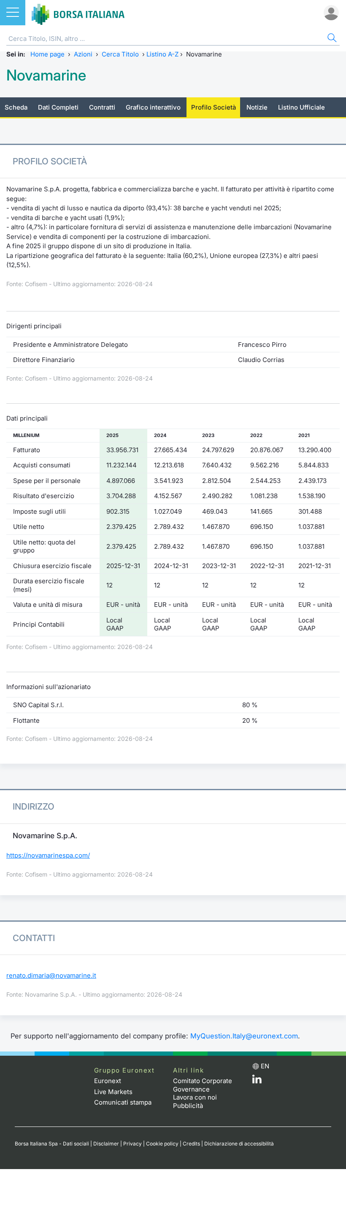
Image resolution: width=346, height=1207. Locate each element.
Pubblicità (188, 1106)
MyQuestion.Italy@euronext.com (244, 1036)
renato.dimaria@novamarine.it (51, 975)
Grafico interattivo (153, 107)
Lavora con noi (195, 1097)
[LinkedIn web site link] (257, 1081)
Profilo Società (213, 107)
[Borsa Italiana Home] (78, 12)
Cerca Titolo (120, 54)
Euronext (107, 1081)
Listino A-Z (162, 54)
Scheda (16, 107)
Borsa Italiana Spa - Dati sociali (52, 1143)
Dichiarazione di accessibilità (239, 1143)
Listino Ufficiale (301, 107)
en (265, 1066)
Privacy (132, 1143)
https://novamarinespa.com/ (48, 855)
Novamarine (46, 75)
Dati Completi (58, 107)
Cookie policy (162, 1143)
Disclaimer (106, 1143)
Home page (47, 54)
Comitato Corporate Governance (202, 1085)
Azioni (83, 54)
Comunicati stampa (122, 1102)
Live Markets (113, 1092)
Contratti (102, 107)
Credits (191, 1143)
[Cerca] (331, 39)
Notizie (257, 107)
